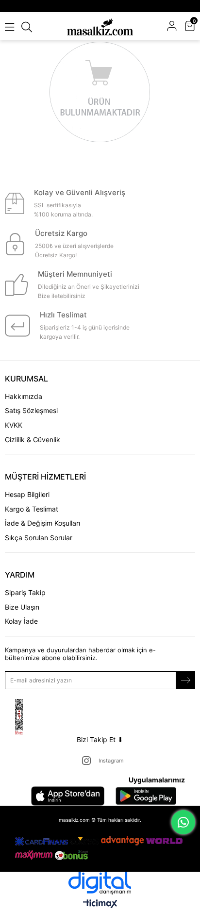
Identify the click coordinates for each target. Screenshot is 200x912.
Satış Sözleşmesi (31, 410)
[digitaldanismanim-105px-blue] (100, 883)
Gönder (185, 680)
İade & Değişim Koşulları (42, 523)
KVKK (13, 425)
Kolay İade (21, 621)
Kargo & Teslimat (31, 509)
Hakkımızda (23, 396)
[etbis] (31, 717)
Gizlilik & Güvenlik (32, 439)
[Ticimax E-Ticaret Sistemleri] (100, 904)
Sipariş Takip (25, 592)
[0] (194, 27)
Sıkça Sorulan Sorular (38, 537)
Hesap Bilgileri (27, 494)
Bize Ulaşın (22, 607)
